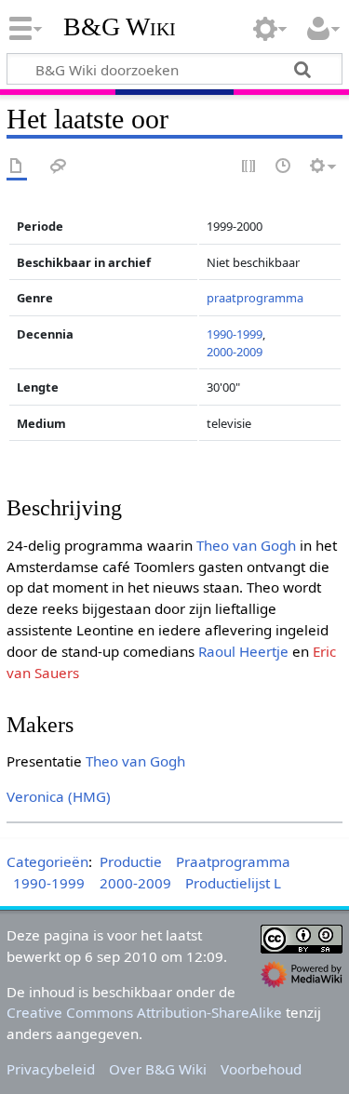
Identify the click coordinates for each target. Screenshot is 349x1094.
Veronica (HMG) (59, 796)
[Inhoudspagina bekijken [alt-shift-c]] (17, 167)
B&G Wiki (119, 27)
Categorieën (47, 861)
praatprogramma (255, 297)
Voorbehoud (261, 1069)
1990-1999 (234, 334)
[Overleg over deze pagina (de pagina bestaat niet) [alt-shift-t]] (58, 167)
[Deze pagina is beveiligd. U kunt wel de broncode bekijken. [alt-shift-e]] (249, 167)
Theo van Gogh (246, 545)
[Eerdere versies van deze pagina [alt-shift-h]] (284, 167)
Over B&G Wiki (158, 1069)
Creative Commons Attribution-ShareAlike (144, 1012)
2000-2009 (234, 351)
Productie (131, 861)
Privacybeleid (51, 1069)
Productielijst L (233, 883)
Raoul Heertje (243, 651)
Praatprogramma (233, 861)
